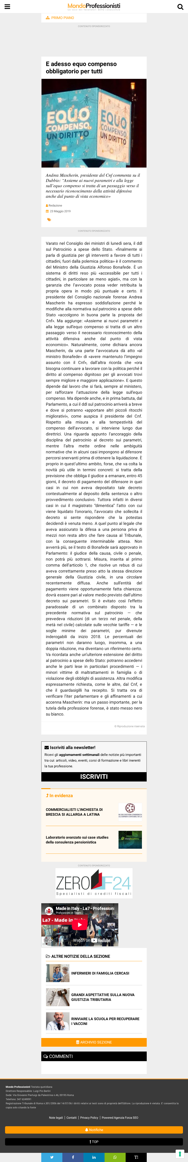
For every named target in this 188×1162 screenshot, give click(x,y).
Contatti (71, 1117)
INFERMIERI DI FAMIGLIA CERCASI (100, 973)
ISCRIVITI (94, 776)
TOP (94, 1142)
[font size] (136, 1157)
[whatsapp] (115, 1157)
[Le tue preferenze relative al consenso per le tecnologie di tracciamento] (180, 1154)
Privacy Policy (89, 1117)
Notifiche (95, 1130)
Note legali (56, 1117)
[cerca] (180, 8)
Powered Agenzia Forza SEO (120, 1117)
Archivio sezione (95, 1042)
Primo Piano (62, 18)
